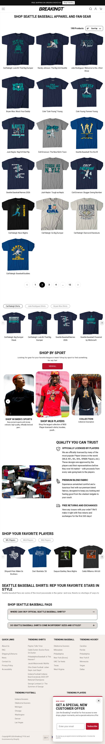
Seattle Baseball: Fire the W (87, 152)
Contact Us (6, 662)
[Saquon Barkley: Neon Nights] (65, 556)
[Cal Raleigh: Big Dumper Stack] (13, 322)
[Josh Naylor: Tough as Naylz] (52, 173)
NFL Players (10, 540)
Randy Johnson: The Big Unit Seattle (52, 68)
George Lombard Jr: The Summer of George (38, 685)
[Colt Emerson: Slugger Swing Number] (87, 173)
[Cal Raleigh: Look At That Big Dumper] (18, 49)
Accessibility (7, 669)
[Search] (90, 9)
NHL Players (46, 540)
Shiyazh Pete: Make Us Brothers (14, 572)
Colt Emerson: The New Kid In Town (52, 152)
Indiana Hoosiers (21, 699)
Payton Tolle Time (35, 646)
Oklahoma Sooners (61, 646)
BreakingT (19, 736)
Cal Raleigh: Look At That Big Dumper (18, 68)
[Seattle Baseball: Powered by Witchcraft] (91, 322)
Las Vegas (19, 722)
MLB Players (28, 540)
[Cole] (52, 92)
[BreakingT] (52, 9)
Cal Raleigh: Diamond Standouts (87, 233)
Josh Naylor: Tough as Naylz (52, 192)
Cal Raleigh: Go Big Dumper (52, 233)
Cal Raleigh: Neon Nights (18, 233)
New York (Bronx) (61, 658)
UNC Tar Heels (59, 662)
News (4, 658)
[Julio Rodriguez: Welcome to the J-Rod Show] (87, 49)
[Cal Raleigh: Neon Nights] (18, 214)
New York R (84, 658)
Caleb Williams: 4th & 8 (91, 571)
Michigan (18, 707)
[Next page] (78, 284)
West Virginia (59, 669)
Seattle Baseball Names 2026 (18, 192)
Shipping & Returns (9, 654)
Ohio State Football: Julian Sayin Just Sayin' (38, 668)
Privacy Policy (7, 665)
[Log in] (95, 9)
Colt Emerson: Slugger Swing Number (87, 192)
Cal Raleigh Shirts (13, 306)
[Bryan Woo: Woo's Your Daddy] (18, 92)
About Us (5, 646)
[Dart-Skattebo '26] (39, 556)
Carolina (83, 646)
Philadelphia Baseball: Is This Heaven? (39, 658)
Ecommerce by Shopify (10, 739)
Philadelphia (59, 654)
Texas (56, 665)
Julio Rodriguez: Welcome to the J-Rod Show (86, 69)
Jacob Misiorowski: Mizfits (38, 663)
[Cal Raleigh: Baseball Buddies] (18, 254)
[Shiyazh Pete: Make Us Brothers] (13, 556)
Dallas (82, 669)
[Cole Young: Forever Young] (87, 92)
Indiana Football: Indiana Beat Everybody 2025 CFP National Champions (38, 677)
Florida (82, 650)
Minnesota (84, 662)
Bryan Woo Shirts (60, 306)
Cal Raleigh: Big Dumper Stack (13, 338)
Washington (19, 715)
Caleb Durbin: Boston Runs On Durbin (38, 651)
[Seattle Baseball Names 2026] (18, 173)
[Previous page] (27, 284)
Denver (18, 719)
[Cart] (100, 9)
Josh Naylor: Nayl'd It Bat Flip (18, 152)
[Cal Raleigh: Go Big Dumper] (52, 214)
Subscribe (92, 726)
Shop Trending (69, 3)
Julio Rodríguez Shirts (37, 306)
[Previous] (3, 323)
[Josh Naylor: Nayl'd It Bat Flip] (18, 133)
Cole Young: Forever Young (87, 111)
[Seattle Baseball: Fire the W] (87, 133)
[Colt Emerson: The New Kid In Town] (52, 133)
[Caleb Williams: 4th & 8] (91, 556)
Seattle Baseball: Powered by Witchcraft (91, 338)
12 (70, 285)
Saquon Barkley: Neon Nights (65, 571)
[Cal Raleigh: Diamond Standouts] (87, 214)
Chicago (18, 711)
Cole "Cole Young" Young (52, 111)
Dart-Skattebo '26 (39, 571)
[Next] (102, 323)
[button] (3, 9)
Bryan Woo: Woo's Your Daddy (18, 111)
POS (24, 736)
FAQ (3, 650)
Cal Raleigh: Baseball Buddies (18, 274)
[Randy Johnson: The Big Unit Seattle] (52, 49)
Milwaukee (58, 650)
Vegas (82, 665)
